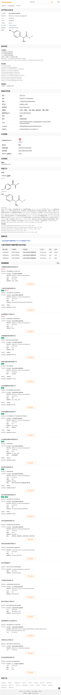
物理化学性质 (5, 91)
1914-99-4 (49, 682)
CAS (25, 691)
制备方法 (4, 168)
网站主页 (4, 5)
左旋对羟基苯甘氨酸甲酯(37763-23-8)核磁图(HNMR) (16, 240)
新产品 (40, 691)
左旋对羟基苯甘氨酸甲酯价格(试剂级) (13, 245)
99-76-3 (24, 682)
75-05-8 (38, 685)
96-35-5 (36, 682)
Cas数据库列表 (11, 5)
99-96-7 (10, 682)
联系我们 (25, 693)
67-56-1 (30, 682)
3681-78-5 (11, 687)
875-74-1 (11, 685)
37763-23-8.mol (12, 25)
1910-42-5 (3, 682)
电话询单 (31, 284)
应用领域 (4, 159)
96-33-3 (32, 685)
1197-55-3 (17, 685)
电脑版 (29, 693)
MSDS (21, 691)
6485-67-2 (50, 685)
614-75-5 (42, 682)
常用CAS (29, 691)
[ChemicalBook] (7, 2)
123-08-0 (44, 685)
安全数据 (4, 134)
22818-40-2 (25, 685)
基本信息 (4, 46)
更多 (58, 263)
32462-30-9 (4, 685)
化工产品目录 (34, 691)
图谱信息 (4, 236)
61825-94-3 (4, 687)
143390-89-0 (17, 682)
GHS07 (20, 142)
